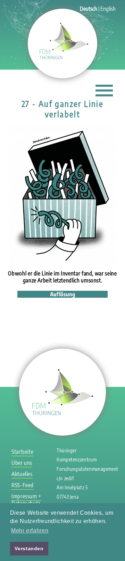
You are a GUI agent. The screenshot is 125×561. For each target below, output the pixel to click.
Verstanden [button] (29, 548)
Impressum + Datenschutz (26, 500)
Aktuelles (22, 473)
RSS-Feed (22, 485)
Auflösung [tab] (62, 294)
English (108, 8)
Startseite (22, 451)
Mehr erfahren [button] (29, 530)
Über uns (21, 462)
